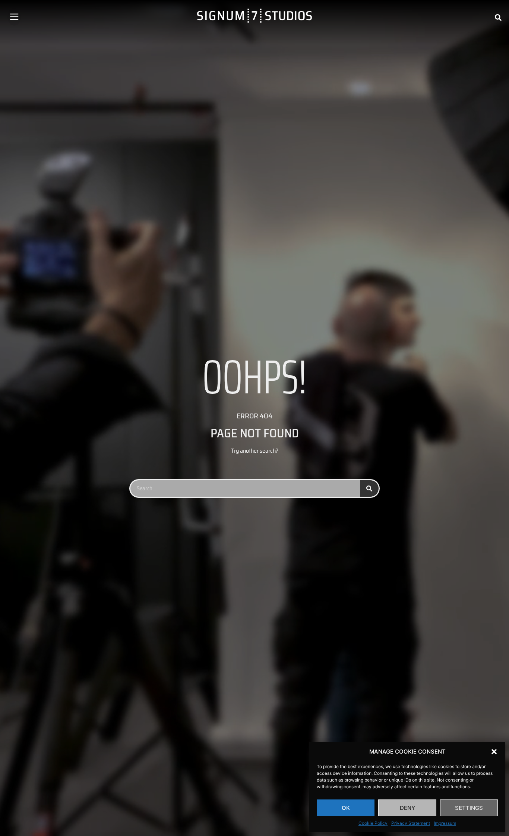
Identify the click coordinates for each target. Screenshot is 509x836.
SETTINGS (469, 807)
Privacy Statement (410, 823)
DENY (407, 807)
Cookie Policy (373, 823)
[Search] (369, 488)
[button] (494, 751)
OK (346, 807)
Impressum (445, 823)
